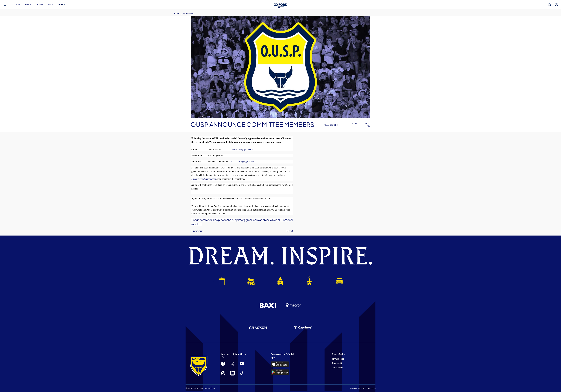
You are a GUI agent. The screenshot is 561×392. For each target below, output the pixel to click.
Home (176, 13)
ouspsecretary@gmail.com (203, 179)
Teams (28, 4)
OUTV (61, 4)
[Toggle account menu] (556, 4)
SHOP (50, 4)
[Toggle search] (549, 4)
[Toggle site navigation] (5, 4)
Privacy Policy (338, 354)
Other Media (371, 388)
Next (289, 231)
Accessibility (338, 363)
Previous (197, 231)
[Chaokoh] (258, 327)
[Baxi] (268, 305)
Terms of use (338, 358)
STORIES (16, 4)
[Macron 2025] (293, 305)
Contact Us (337, 367)
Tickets (39, 4)
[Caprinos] (303, 328)
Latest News (188, 13)
